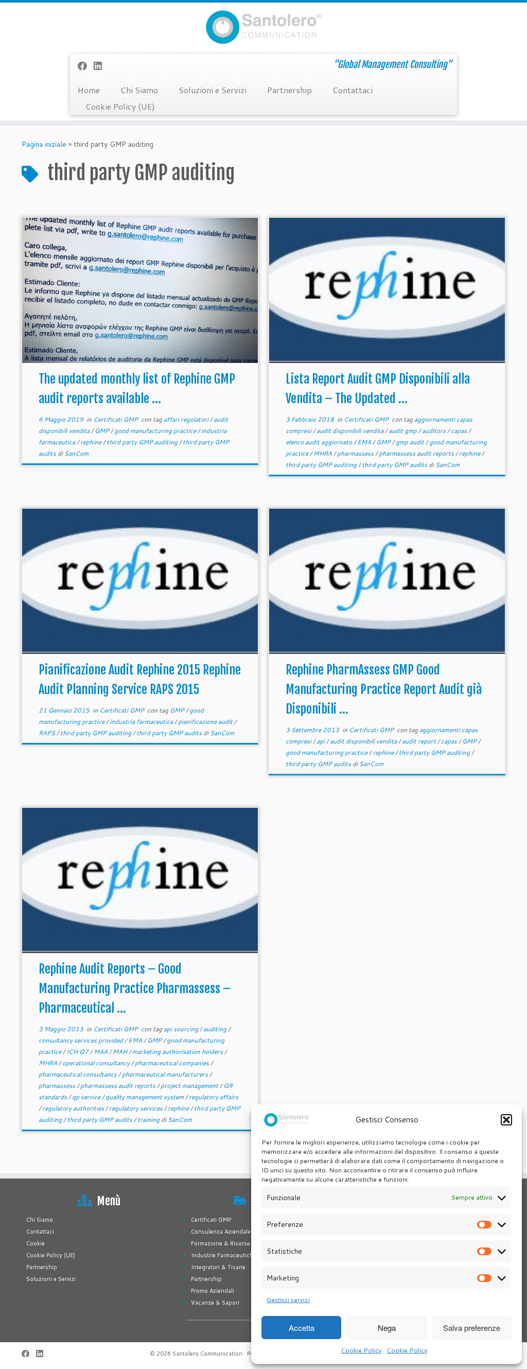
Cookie (35, 1243)
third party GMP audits (395, 464)
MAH (121, 1051)
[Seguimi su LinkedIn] (101, 66)
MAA (101, 1051)
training (149, 1119)
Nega (387, 1327)
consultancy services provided (82, 1040)
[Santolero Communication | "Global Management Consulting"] (263, 27)
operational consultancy (96, 1063)
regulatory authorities (74, 1108)
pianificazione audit (206, 721)
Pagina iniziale (44, 144)
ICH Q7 (78, 1051)
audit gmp (403, 430)
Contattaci (352, 90)
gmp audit (411, 442)
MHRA (323, 453)
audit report (419, 741)
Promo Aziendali (212, 1291)
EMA (365, 442)
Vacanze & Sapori (215, 1302)
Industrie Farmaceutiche (223, 1255)
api (321, 741)
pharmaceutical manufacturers (165, 1074)
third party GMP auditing (143, 442)
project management (190, 1085)
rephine (91, 442)
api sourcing (182, 1029)
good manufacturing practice (156, 430)
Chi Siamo (139, 90)
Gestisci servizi (288, 1299)
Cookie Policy (361, 1350)
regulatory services (136, 1108)
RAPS (48, 733)
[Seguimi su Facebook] (86, 66)
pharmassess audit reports (417, 453)
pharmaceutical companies (172, 1063)
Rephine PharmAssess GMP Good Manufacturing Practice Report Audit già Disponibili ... (384, 689)
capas (459, 430)
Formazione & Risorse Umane (230, 1243)
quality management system (145, 1097)
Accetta (301, 1327)
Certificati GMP (116, 419)
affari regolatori (187, 419)
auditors (434, 430)
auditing (215, 1029)
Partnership (289, 90)
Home (89, 90)
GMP (103, 430)
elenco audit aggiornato (320, 442)
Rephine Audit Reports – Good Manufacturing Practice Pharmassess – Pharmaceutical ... (135, 988)
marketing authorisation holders (178, 1051)
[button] (506, 1120)
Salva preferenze (471, 1327)
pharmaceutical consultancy (78, 1074)
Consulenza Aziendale (221, 1231)
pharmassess (356, 453)
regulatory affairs (213, 1097)
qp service (87, 1097)
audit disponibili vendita (351, 430)
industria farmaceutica (142, 721)
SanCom (76, 453)
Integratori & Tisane (218, 1267)
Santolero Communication (207, 1353)
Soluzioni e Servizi (213, 90)
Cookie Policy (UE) (120, 106)
